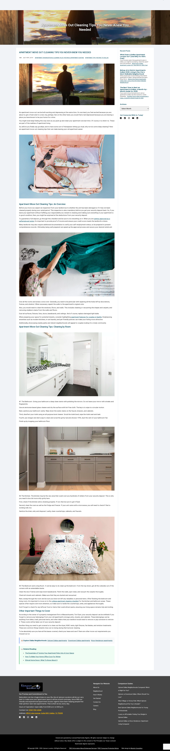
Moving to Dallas (102, 57)
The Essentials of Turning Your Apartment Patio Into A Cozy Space (49, 653)
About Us (96, 687)
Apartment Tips (90, 57)
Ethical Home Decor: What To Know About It (41, 660)
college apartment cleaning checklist (65, 601)
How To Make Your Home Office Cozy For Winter (43, 657)
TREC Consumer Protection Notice (108, 748)
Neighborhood (97, 691)
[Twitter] (25, 717)
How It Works (97, 695)
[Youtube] (33, 717)
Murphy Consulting (136, 748)
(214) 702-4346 (35, 710)
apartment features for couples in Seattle (86, 317)
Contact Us (97, 702)
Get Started (97, 698)
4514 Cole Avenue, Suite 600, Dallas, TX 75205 (44, 713)
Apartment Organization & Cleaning (47, 57)
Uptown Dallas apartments (57, 641)
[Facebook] (21, 717)
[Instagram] (29, 717)
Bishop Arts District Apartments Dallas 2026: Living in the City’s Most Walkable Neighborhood (133, 80)
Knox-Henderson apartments (101, 641)
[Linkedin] (37, 717)
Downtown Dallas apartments (79, 641)
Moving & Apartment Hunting (74, 57)
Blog (62, 57)
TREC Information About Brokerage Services (83, 748)
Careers (95, 706)
